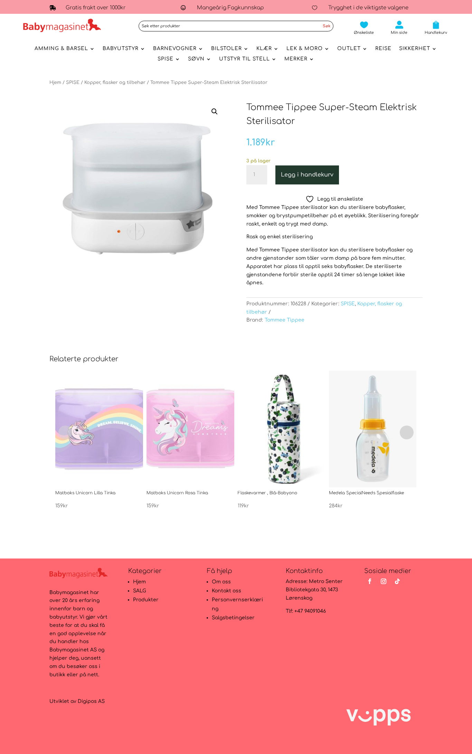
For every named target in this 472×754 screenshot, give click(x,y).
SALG (139, 590)
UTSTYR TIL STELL (244, 59)
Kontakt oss (226, 590)
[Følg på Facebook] (369, 581)
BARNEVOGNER (175, 48)
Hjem (55, 82)
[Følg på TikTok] (397, 581)
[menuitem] (364, 28)
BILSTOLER (226, 48)
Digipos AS (91, 701)
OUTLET (349, 48)
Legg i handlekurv (307, 175)
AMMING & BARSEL (61, 48)
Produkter (146, 599)
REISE (383, 48)
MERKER (296, 59)
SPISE (165, 59)
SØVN (196, 59)
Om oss (221, 581)
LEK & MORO (304, 48)
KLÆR (264, 48)
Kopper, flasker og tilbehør (114, 82)
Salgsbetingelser (233, 617)
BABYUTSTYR (121, 48)
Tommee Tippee (284, 320)
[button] (214, 111)
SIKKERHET (414, 48)
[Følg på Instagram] (383, 581)
